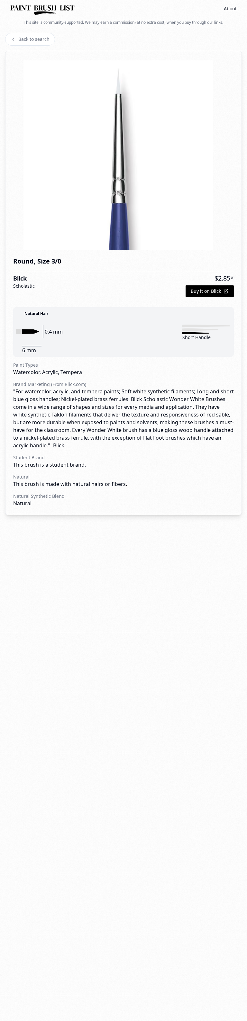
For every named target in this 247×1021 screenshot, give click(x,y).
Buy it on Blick (206, 291)
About (230, 8)
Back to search (34, 39)
